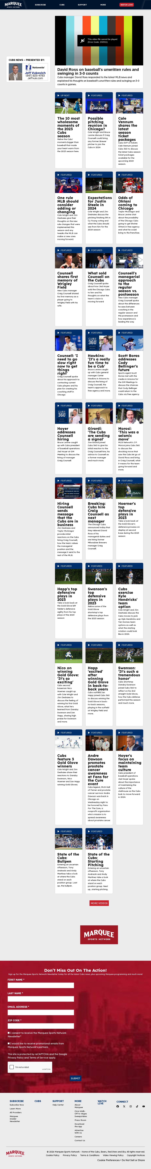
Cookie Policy (52, 1155)
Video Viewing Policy (113, 1155)
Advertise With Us (79, 1131)
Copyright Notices (136, 1155)
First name (16, 979)
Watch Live (127, 5)
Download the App (79, 1125)
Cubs (61, 5)
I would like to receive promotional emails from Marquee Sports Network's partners (36, 1045)
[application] (99, 40)
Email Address (18, 1006)
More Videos (99, 903)
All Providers (16, 1112)
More (103, 5)
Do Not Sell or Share (133, 1160)
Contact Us (80, 1140)
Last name (15, 993)
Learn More (15, 1108)
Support (82, 5)
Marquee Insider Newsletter (15, 1119)
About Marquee (79, 1106)
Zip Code (14, 1020)
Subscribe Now (17, 1105)
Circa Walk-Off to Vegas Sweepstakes (81, 1113)
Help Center (58, 1105)
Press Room (80, 1120)
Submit (75, 1078)
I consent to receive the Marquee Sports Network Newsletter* (37, 1034)
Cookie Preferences (108, 1160)
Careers (78, 1136)
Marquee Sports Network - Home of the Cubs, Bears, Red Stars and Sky (90, 1151)
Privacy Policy (70, 1155)
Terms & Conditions (89, 1155)
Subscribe (40, 5)
